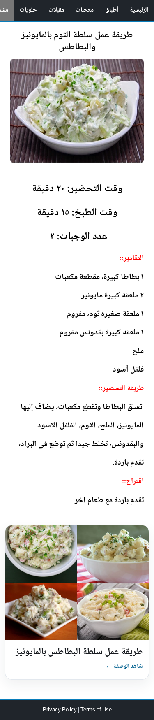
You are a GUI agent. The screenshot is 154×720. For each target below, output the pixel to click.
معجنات (85, 10)
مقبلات (56, 10)
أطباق (111, 10)
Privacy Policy (60, 710)
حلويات (28, 10)
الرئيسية (139, 10)
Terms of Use (96, 710)
